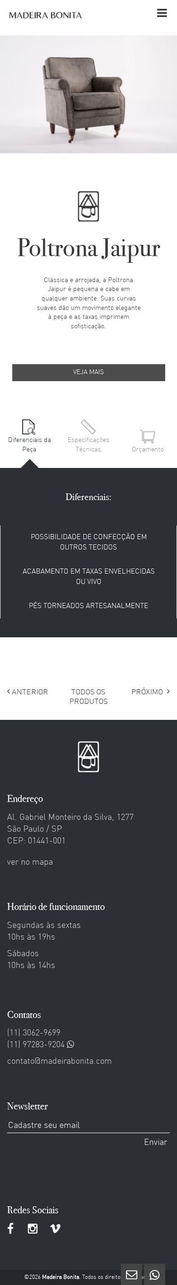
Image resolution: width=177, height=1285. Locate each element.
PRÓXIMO (148, 692)
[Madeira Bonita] (45, 15)
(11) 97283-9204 (37, 1045)
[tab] (29, 436)
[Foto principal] (88, 94)
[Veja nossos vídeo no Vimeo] (55, 1231)
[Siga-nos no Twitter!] (33, 1231)
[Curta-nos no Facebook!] (11, 1231)
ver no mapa (30, 863)
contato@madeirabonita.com (59, 1062)
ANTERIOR (29, 692)
